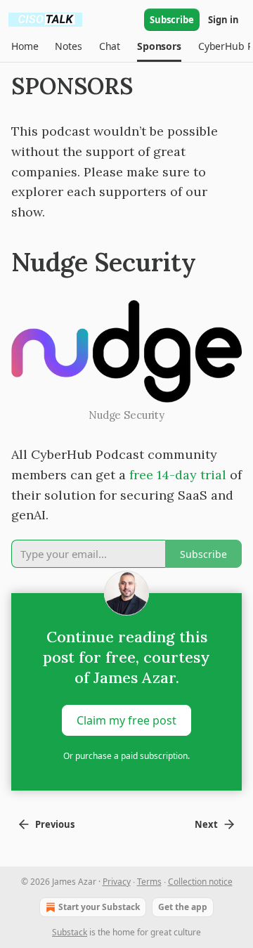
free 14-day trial (177, 475)
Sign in (223, 19)
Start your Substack (99, 907)
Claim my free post (126, 720)
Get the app (182, 907)
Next (206, 824)
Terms (149, 882)
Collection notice (200, 882)
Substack (69, 932)
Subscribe (172, 19)
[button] (24, 46)
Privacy (117, 882)
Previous (54, 824)
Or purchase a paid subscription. (126, 756)
